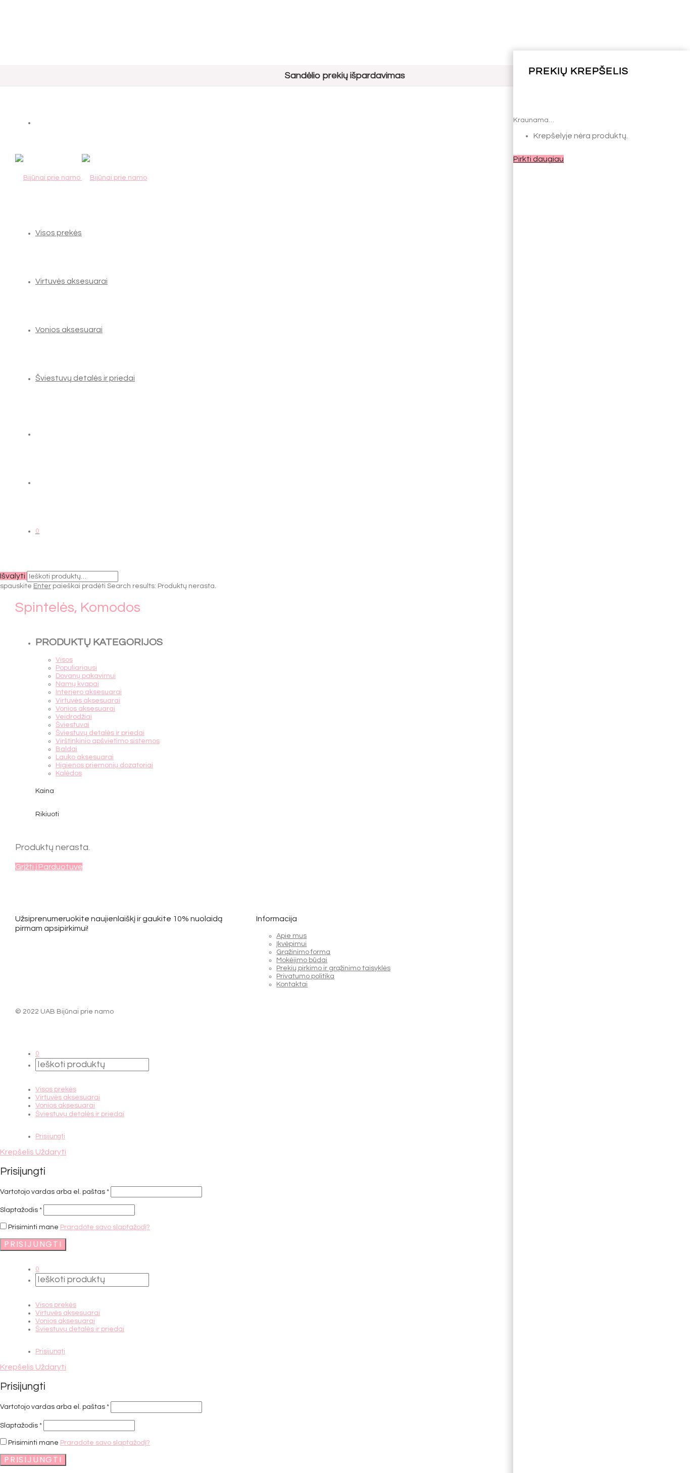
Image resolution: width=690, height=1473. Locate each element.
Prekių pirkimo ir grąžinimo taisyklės (333, 968)
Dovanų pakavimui (86, 675)
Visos (64, 659)
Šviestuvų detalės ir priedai (85, 378)
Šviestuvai (72, 724)
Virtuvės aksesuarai (71, 281)
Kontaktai (292, 984)
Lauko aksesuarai (85, 757)
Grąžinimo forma (303, 952)
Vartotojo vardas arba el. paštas (54, 1191)
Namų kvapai (77, 684)
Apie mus (291, 935)
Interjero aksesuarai (89, 692)
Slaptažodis (21, 1210)
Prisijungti (50, 1136)
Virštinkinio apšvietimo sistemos (108, 741)
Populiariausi (76, 667)
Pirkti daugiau (538, 159)
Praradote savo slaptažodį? (105, 1227)
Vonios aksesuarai (69, 330)
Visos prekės (58, 233)
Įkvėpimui (291, 944)
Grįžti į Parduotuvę (48, 867)
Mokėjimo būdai (301, 960)
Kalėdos (69, 773)
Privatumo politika (305, 976)
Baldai (66, 749)
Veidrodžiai (74, 716)
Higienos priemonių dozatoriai (104, 765)
